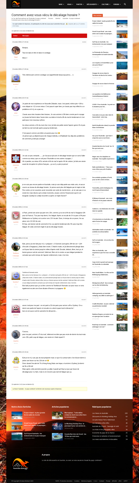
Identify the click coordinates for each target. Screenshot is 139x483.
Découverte (92, 4)
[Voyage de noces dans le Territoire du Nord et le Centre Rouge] (122, 76)
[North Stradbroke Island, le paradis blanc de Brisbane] (122, 128)
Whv (60, 4)
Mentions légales (86, 481)
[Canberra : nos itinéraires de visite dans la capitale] (122, 211)
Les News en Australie (100, 413)
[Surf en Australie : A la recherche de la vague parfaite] (122, 243)
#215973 (84, 178)
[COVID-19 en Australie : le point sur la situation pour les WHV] (122, 107)
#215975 (84, 238)
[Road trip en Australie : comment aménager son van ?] (122, 327)
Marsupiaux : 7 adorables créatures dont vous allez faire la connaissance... (75, 415)
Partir (79, 4)
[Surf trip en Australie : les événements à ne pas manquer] (122, 44)
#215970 (84, 69)
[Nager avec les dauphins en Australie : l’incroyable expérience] (122, 159)
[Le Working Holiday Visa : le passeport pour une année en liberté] (57, 426)
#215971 (84, 98)
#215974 (84, 207)
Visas (69, 4)
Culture (105, 4)
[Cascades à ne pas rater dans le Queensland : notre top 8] (122, 117)
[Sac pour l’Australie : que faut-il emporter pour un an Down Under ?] (122, 138)
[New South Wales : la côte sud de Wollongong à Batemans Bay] (122, 275)
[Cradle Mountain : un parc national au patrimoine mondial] (122, 306)
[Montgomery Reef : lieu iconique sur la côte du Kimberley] (122, 286)
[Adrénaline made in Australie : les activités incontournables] (122, 232)
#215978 (84, 325)
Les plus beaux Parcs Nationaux (103, 420)
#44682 (84, 42)
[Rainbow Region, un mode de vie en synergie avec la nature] (122, 317)
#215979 (84, 352)
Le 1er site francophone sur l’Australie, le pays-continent (29, 18)
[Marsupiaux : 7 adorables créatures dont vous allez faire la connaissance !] (57, 415)
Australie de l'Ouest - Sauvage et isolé (105, 426)
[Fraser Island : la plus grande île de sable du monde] (122, 24)
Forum (116, 4)
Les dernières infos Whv (100, 423)
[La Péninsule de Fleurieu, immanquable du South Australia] (122, 55)
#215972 (84, 150)
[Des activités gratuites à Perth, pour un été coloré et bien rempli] (122, 180)
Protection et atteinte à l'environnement (106, 436)
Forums (50, 18)
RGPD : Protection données (64, 481)
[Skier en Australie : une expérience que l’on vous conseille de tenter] (122, 253)
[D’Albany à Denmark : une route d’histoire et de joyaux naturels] (122, 201)
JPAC (120, 481)
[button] (124, 4)
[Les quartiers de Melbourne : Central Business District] (122, 97)
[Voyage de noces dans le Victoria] (122, 86)
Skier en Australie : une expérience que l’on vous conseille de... (103, 253)
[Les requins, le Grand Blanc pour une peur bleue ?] (122, 65)
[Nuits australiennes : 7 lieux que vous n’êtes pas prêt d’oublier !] (122, 170)
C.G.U (95, 481)
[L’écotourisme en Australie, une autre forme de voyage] (122, 222)
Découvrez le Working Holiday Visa (104, 416)
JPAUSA (114, 481)
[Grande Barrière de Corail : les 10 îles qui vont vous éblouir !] (122, 149)
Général (57, 18)
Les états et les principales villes (103, 429)
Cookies (76, 481)
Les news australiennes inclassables (104, 439)
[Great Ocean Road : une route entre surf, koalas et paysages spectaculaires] (122, 34)
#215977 (84, 299)
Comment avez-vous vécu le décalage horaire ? (46, 15)
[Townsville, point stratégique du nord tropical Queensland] (122, 190)
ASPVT (125, 481)
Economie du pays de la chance (103, 433)
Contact (101, 481)
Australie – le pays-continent (71, 18)
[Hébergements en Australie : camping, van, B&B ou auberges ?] (122, 296)
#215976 (84, 266)
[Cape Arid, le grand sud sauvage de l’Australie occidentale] (122, 265)
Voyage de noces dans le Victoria (103, 83)
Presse (108, 481)
